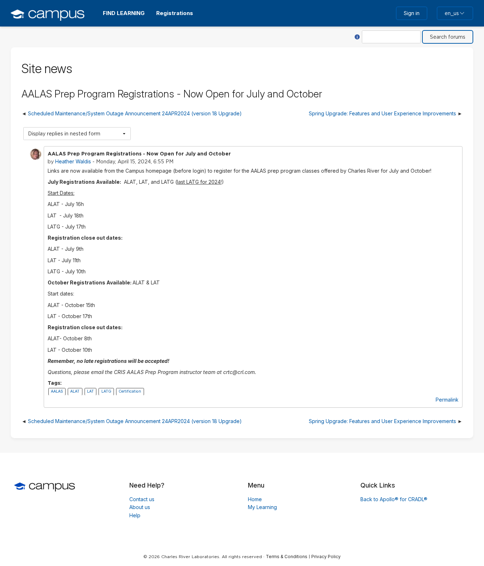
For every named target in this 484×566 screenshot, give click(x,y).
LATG (106, 391)
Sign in (412, 13)
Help (134, 515)
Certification (130, 391)
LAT (90, 391)
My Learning (262, 507)
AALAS (57, 391)
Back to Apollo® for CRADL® (393, 499)
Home (255, 499)
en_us (452, 13)
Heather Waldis (73, 161)
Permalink (447, 400)
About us (139, 507)
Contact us (141, 499)
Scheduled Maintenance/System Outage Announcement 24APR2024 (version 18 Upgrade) (135, 113)
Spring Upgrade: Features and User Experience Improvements (382, 113)
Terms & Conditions (286, 556)
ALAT (75, 391)
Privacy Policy (326, 556)
